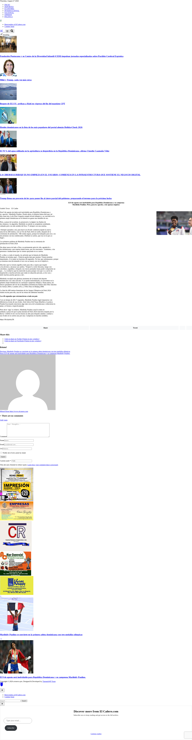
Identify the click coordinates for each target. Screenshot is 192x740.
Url (1, 449)
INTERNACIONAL (11, 11)
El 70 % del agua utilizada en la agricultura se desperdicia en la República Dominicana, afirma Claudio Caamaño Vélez (54, 151)
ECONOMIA (9, 9)
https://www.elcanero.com (19, 411)
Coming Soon (9, 26)
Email (2, 444)
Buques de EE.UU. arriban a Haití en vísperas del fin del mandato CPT (32, 103)
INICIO (7, 5)
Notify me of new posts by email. (14, 453)
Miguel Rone (5, 411)
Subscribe (10, 728)
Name (2, 440)
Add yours (3, 420)
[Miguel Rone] (28, 409)
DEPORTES (9, 7)
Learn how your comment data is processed (42, 465)
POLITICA (8, 17)
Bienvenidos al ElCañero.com (14, 24)
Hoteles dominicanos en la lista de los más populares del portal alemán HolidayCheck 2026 (41, 127)
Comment (3, 436)
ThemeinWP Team (49, 681)
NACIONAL (9, 13)
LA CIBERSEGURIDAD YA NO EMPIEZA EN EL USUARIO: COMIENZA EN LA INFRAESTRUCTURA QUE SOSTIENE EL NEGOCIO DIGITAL (70, 175)
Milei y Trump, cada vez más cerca (16, 80)
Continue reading (96, 734)
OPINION (8, 15)
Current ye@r (5, 461)
